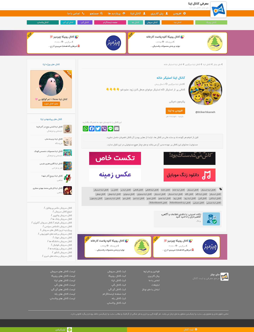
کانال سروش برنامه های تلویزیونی (56, 234)
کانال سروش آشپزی (42, 223)
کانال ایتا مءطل (114, 194)
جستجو (94, 13)
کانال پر (114, 190)
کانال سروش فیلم (63, 223)
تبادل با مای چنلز (150, 289)
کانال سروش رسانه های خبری (58, 256)
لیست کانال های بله (65, 294)
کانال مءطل (100, 194)
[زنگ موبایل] (189, 175)
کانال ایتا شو (138, 198)
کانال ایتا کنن (214, 198)
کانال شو (126, 198)
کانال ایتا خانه (178, 190)
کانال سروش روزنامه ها (61, 249)
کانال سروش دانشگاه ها (60, 241)
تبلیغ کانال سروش (63, 212)
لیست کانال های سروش (62, 271)
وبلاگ (198, 221)
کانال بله (135, 22)
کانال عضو (151, 198)
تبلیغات (155, 285)
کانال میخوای (129, 194)
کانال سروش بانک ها (62, 219)
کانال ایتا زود (189, 198)
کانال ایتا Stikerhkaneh (180, 202)
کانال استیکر (192, 190)
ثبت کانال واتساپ (116, 303)
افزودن (177, 13)
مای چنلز (217, 64)
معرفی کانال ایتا (198, 4)
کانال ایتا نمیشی (213, 202)
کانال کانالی (138, 190)
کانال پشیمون (96, 198)
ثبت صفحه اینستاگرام (114, 294)
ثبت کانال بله (119, 298)
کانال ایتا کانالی (152, 190)
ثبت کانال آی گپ (117, 289)
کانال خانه (165, 190)
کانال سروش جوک (63, 238)
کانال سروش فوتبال (62, 245)
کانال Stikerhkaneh (158, 202)
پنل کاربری (157, 13)
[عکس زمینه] (115, 175)
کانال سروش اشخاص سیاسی (58, 227)
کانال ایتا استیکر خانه (171, 78)
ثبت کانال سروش (116, 271)
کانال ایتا (136, 13)
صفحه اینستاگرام (110, 22)
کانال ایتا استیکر (208, 190)
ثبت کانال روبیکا (117, 276)
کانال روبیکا (211, 22)
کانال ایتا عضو (164, 198)
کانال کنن (202, 198)
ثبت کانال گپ (118, 285)
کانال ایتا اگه (201, 194)
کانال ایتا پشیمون (112, 198)
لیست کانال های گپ (64, 285)
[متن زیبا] (115, 158)
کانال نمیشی (198, 202)
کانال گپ (85, 22)
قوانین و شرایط (151, 271)
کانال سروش (152, 22)
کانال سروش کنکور (63, 252)
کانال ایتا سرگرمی (192, 64)
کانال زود (177, 198)
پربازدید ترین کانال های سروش (57, 230)
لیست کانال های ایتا (64, 280)
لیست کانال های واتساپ (62, 298)
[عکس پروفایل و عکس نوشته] (189, 158)
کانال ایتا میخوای (144, 194)
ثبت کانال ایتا (118, 280)
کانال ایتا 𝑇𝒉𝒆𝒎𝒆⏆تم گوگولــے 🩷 (51, 99)
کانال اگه (189, 194)
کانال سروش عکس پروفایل (59, 208)
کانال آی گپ (68, 22)
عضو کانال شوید (51, 104)
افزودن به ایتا (175, 110)
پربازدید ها (114, 13)
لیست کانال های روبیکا (63, 276)
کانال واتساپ (43, 22)
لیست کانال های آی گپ (63, 289)
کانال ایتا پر (125, 190)
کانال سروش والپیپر (62, 215)
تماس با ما (74, 13)
